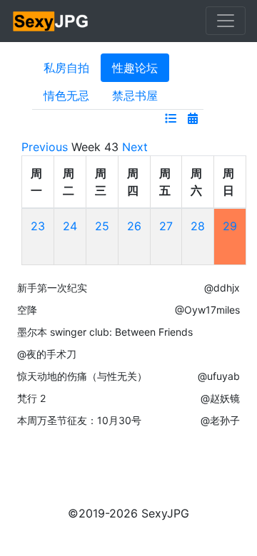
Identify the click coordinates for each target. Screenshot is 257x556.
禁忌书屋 (135, 95)
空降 (27, 310)
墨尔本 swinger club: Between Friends (105, 332)
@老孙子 (220, 420)
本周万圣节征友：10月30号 (79, 420)
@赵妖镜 (220, 398)
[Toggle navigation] (226, 20)
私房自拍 (66, 68)
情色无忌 (66, 95)
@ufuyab (219, 376)
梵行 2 (31, 398)
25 (102, 226)
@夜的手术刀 (46, 354)
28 (198, 226)
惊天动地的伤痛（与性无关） (82, 376)
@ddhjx (222, 288)
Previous (44, 147)
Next (135, 147)
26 (134, 226)
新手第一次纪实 (52, 288)
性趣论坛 (135, 68)
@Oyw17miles (207, 310)
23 (38, 226)
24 (70, 226)
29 (230, 226)
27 (166, 226)
